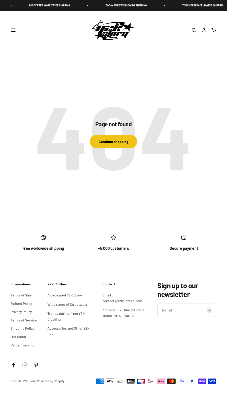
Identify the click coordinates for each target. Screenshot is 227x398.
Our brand (18, 337)
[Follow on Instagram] (25, 365)
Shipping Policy (22, 328)
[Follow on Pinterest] (36, 365)
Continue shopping (113, 141)
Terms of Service (24, 320)
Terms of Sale (21, 295)
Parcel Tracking (22, 345)
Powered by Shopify (51, 381)
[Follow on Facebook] (14, 365)
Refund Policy (21, 303)
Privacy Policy (21, 312)
